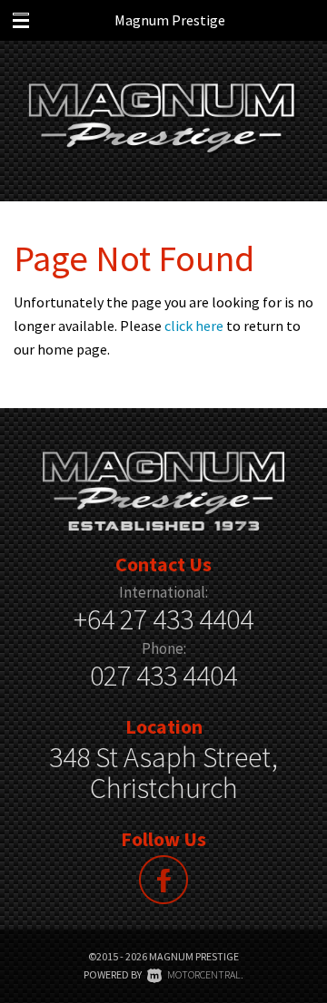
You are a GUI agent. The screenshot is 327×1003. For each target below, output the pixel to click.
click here (193, 325)
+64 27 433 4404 (163, 619)
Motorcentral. (205, 974)
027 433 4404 (163, 675)
